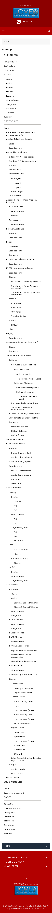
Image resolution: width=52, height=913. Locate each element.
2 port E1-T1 (19, 736)
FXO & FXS (18, 540)
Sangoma (11, 104)
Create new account (14, 793)
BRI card (18, 754)
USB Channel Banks (15, 443)
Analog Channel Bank (21, 457)
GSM (11, 545)
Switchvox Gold (21, 369)
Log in (6, 788)
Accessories (15, 169)
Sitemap (8, 833)
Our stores (9, 825)
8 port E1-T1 (19, 749)
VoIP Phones (12, 584)
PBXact (14, 325)
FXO (16, 506)
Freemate (11, 96)
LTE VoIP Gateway (19, 558)
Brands (7, 74)
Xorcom (10, 112)
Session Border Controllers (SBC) (22, 342)
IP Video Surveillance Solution (20, 259)
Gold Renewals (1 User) (30, 379)
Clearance (9, 816)
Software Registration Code (24, 403)
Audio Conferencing (21, 475)
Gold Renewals (23, 374)
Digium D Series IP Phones (26, 607)
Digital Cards (17, 728)
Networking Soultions (16, 152)
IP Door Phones (16, 207)
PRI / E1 (12, 567)
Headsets (11, 242)
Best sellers (9, 66)
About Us (8, 804)
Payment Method (12, 808)
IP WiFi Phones (15, 637)
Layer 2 (17, 183)
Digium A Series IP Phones (26, 603)
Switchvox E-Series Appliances (26, 282)
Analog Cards (18, 697)
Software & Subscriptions (18, 355)
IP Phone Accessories (19, 646)
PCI (17, 706)
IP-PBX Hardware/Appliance (19, 268)
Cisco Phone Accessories (23, 661)
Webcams (16, 483)
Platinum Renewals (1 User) (29, 397)
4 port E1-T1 (19, 745)
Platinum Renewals (25, 392)
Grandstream (12, 100)
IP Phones (13, 589)
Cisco (9, 79)
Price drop (9, 70)
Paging (9, 333)
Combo (17, 502)
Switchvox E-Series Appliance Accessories (25, 287)
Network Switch (16, 173)
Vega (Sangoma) (20, 527)
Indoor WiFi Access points (21, 157)
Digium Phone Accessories (24, 650)
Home (6, 128)
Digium (9, 83)
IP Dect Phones (16, 619)
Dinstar (9, 87)
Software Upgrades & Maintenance (21, 408)
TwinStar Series (18, 316)
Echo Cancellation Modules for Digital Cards (26, 759)
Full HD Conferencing (21, 471)
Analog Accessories (23, 688)
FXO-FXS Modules (22, 723)
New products (10, 62)
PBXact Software (19, 431)
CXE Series (16, 307)
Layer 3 (17, 187)
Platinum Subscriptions (27, 388)
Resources (9, 821)
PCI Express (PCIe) (25, 710)
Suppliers (8, 117)
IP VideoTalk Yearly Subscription (24, 413)
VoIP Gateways (13, 487)
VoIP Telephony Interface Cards (21, 674)
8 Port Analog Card (23, 714)
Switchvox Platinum (23, 383)
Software (15, 479)
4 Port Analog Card (23, 701)
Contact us (9, 829)
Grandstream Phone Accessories (21, 656)
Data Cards (17, 773)
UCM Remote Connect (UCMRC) (24, 418)
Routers (12, 165)
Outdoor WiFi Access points (22, 161)
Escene (9, 91)
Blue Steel (16, 303)
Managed (16, 178)
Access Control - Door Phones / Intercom (21, 201)
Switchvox (11, 108)
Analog (12, 492)
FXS (15, 510)
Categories (9, 812)
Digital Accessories (23, 692)
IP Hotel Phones (16, 665)
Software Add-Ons (15, 439)
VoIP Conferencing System (19, 461)
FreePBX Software (19, 427)
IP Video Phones (16, 633)
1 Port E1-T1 (19, 732)
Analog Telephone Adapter (19, 139)
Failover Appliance (15, 229)
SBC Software (17, 435)
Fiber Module (15, 196)
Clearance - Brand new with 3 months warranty (20, 133)
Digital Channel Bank (21, 453)
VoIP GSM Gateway (20, 549)
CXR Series (16, 312)
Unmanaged (17, 191)
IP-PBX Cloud (12, 777)
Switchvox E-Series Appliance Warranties (25, 293)
